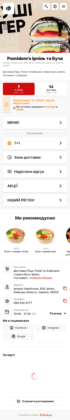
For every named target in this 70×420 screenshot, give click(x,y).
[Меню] (63, 6)
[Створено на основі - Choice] (46, 415)
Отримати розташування (38, 401)
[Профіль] (55, 6)
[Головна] (8, 8)
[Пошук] (46, 6)
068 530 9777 (23, 303)
